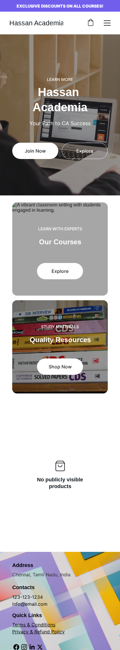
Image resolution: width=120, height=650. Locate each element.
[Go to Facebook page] (16, 647)
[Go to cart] (90, 23)
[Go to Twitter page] (40, 647)
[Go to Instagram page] (24, 647)
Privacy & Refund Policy (38, 632)
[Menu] (107, 23)
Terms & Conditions (33, 625)
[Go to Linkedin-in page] (32, 647)
